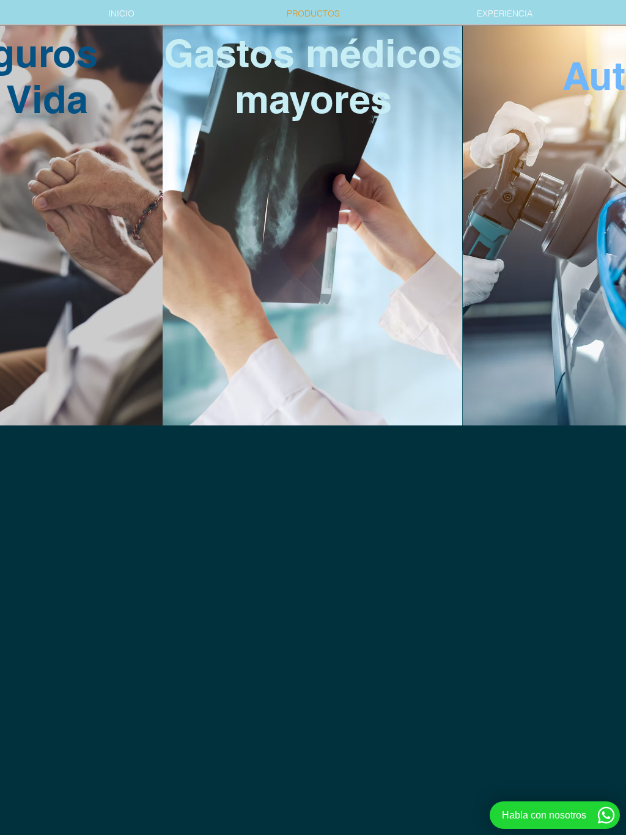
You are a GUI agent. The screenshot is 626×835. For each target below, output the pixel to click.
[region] (300, 248)
